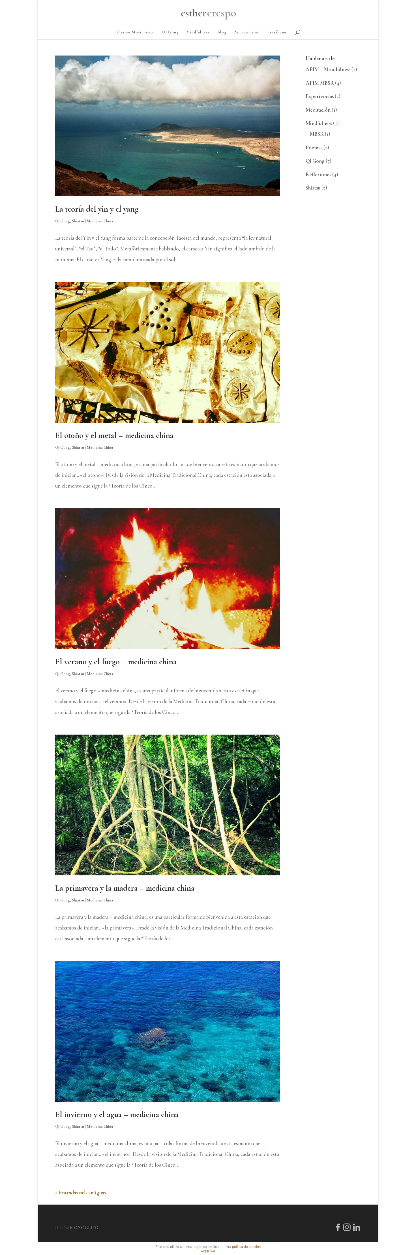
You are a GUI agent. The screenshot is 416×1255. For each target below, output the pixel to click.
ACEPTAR (208, 1251)
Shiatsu (78, 221)
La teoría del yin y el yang (97, 209)
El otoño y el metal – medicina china (114, 435)
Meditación (318, 110)
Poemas (314, 147)
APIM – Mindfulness (328, 69)
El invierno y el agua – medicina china (117, 1114)
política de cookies (246, 1247)
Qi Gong (170, 32)
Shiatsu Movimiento (135, 32)
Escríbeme (277, 32)
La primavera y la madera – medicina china (124, 888)
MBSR (317, 134)
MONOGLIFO (84, 1227)
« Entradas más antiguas (80, 1192)
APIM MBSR (320, 83)
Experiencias (320, 96)
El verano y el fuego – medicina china (116, 662)
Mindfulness (198, 32)
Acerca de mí (247, 32)
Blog (222, 32)
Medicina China (100, 221)
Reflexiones (318, 174)
